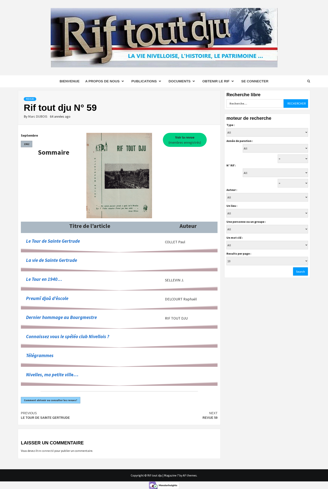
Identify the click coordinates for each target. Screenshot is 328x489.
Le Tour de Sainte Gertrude (53, 241)
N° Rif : (231, 165)
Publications (144, 81)
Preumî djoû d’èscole (47, 298)
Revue (30, 99)
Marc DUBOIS (38, 116)
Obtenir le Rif (215, 81)
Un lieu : (231, 206)
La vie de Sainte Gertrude (51, 260)
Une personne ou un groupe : (246, 222)
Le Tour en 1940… (44, 279)
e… (52, 375)
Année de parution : (239, 141)
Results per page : (238, 253)
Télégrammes (40, 355)
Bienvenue (70, 81)
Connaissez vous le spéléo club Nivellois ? (67, 336)
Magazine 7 (171, 475)
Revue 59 (210, 415)
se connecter (254, 81)
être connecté (44, 451)
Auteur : (231, 190)
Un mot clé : (234, 237)
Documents (180, 81)
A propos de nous (102, 81)
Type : (230, 125)
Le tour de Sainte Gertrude (45, 415)
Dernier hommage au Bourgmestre (61, 317)
